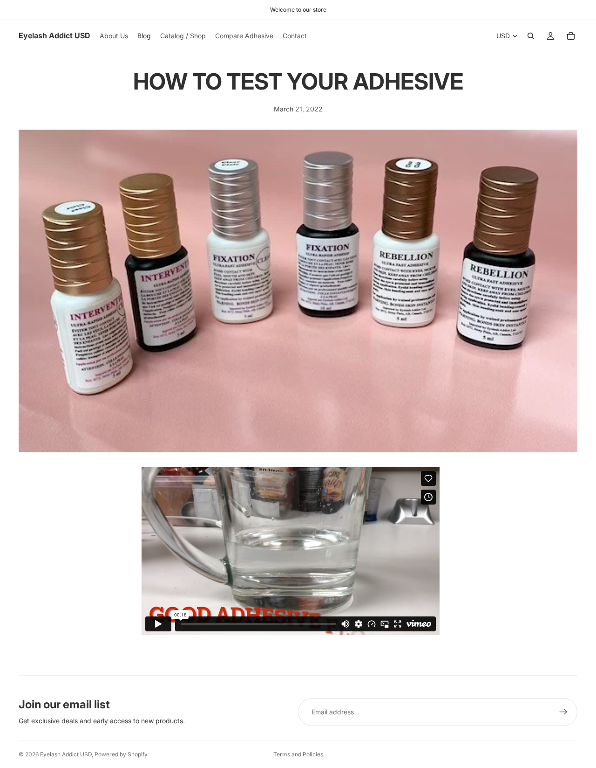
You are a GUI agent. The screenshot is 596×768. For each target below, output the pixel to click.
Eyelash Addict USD (66, 754)
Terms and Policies (298, 754)
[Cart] (571, 36)
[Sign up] (563, 712)
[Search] (531, 36)
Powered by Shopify (121, 754)
